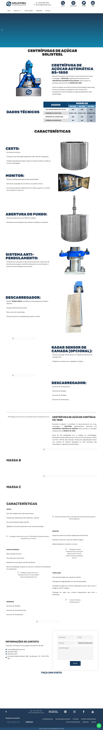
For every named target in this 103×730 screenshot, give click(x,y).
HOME (8, 10)
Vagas (92, 6)
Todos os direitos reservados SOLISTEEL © (48, 728)
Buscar (63, 6)
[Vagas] (93, 3)
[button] (2, 30)
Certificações (73, 6)
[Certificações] (73, 3)
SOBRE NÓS (39, 10)
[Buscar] (63, 3)
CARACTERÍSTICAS (52, 131)
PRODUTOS (16, 10)
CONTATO (47, 10)
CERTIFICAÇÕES (29, 10)
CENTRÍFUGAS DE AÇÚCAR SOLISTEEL (52, 52)
